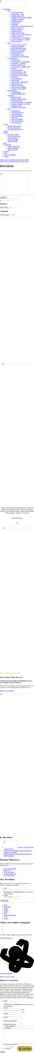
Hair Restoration (16, 92)
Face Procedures (12, 58)
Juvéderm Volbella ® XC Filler (20, 104)
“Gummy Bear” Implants (18, 44)
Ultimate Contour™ (17, 36)
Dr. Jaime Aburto (13, 138)
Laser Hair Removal (17, 112)
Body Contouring (9, 872)
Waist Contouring (16, 41)
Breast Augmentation (17, 46)
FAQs (5, 153)
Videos (6, 131)
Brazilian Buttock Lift (17, 16)
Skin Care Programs (17, 121)
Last (23, 1011)
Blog (5, 143)
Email (6, 895)
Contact (6, 156)
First (23, 1009)
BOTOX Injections (17, 100)
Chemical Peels (15, 60)
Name (6, 1008)
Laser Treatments (16, 114)
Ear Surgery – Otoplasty (18, 63)
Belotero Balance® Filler (18, 99)
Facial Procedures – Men (18, 72)
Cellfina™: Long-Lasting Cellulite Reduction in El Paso (21, 18)
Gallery (6, 124)
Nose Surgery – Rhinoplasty (19, 82)
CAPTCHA (7, 1048)
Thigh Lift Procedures (17, 33)
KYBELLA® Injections (18, 107)
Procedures (7, 9)
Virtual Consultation (10, 155)
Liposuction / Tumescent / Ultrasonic (22, 26)
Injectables (11, 95)
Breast (9, 43)
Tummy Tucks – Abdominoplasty (21, 34)
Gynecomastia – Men (17, 55)
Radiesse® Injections (17, 85)
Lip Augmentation (16, 78)
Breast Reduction (16, 53)
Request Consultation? (10, 1044)
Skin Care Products (17, 119)
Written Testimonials (14, 146)
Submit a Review (13, 150)
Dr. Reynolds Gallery (14, 128)
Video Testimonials (13, 148)
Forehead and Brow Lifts (18, 73)
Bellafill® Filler (16, 97)
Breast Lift (7, 870)
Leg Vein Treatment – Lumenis (20, 39)
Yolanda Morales (13, 141)
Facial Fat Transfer (16, 70)
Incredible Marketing (6, 973)
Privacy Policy (10, 976)
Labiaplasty (14, 24)
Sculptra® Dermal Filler (18, 89)
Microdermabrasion (17, 116)
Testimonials (7, 145)
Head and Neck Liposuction (19, 75)
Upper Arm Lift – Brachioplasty (20, 38)
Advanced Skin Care (10, 874)
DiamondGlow (15, 111)
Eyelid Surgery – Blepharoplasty (21, 67)
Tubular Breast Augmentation (20, 56)
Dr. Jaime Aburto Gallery (15, 129)
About (6, 133)
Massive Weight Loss (17, 28)
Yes (11, 1047)
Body (9, 11)
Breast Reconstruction (17, 51)
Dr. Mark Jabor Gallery (14, 126)
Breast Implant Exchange (18, 48)
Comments (7, 1028)
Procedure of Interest (10, 1021)
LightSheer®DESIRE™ (18, 94)
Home (5, 905)
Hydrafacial (14, 77)
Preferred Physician (10, 1024)
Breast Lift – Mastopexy (18, 50)
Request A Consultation (7, 690)
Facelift (13, 68)
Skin (9, 109)
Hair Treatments (12, 90)
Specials (6, 151)
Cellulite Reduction (17, 21)
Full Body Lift (15, 22)
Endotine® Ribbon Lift (18, 65)
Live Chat (26, 1049)
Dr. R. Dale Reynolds (14, 136)
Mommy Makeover (17, 29)
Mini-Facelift (15, 80)
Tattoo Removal (16, 122)
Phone (6, 1017)
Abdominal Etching (17, 12)
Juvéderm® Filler (16, 106)
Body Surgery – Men (17, 14)
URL (5, 888)
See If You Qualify (17, 518)
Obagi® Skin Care (16, 83)
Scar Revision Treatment (18, 87)
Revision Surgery (16, 31)
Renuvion (14, 117)
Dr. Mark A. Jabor (13, 134)
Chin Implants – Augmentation (20, 61)
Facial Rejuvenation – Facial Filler (21, 102)
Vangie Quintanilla (13, 139)
